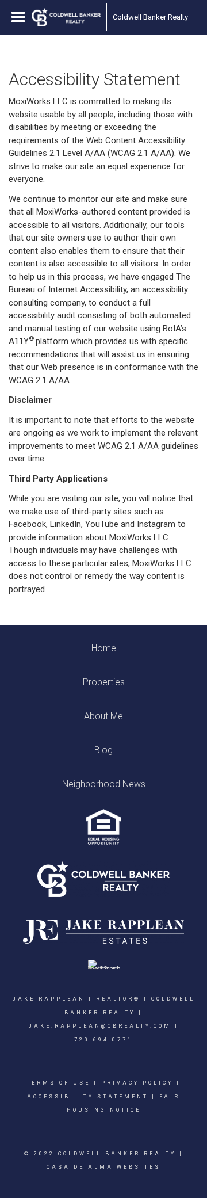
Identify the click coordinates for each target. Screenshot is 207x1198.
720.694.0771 (103, 1040)
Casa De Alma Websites (103, 1167)
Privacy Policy (137, 1083)
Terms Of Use (58, 1083)
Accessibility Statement (87, 1097)
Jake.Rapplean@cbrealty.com (100, 1026)
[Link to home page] (66, 17)
